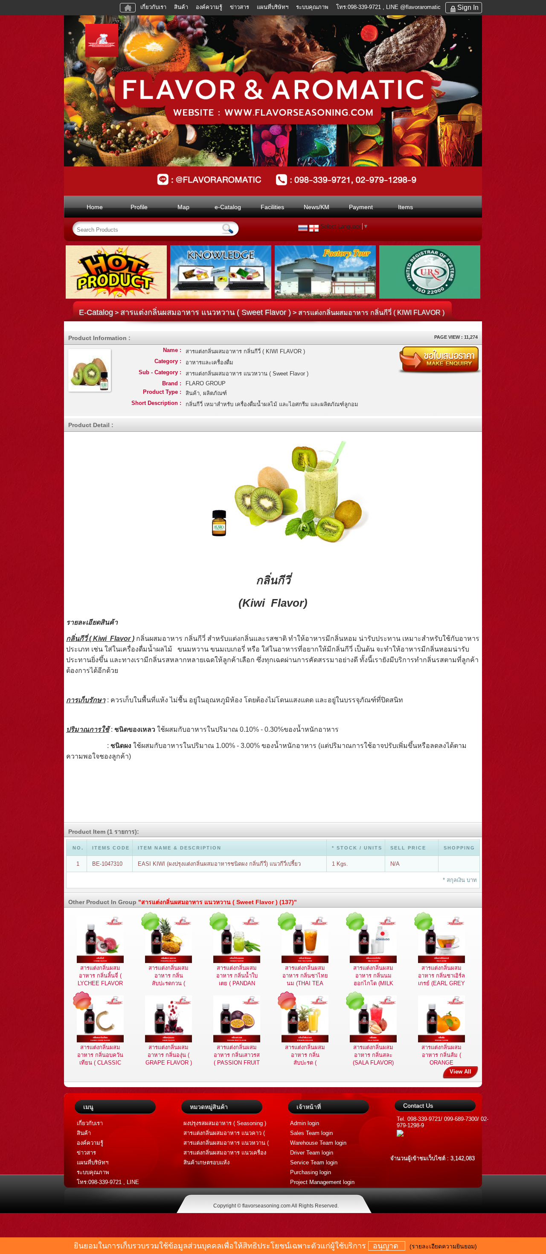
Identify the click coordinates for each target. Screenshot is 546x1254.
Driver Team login (311, 1152)
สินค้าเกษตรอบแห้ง (206, 1162)
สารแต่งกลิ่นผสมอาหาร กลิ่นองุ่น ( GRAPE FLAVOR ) (168, 1055)
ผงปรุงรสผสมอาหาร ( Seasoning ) (224, 1123)
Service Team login (313, 1162)
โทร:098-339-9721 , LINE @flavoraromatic (388, 7)
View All (460, 1071)
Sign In (468, 7)
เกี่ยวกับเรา (153, 7)
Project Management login (322, 1182)
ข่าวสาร (239, 7)
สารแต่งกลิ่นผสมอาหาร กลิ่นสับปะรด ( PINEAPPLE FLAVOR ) (305, 1062)
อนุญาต (387, 1246)
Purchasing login (310, 1172)
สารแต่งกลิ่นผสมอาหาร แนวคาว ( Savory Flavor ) (224, 1134)
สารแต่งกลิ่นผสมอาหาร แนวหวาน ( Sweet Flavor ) (205, 312)
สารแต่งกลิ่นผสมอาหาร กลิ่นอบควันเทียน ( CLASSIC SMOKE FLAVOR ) (100, 1062)
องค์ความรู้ (209, 7)
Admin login (304, 1123)
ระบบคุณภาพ (312, 7)
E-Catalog (96, 312)
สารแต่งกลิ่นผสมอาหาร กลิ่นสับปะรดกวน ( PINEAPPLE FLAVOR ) (168, 983)
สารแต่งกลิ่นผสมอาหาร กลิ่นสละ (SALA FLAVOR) (373, 1055)
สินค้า (181, 7)
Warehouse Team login (318, 1143)
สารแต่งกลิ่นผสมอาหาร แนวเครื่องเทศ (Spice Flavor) (224, 1153)
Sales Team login (311, 1133)
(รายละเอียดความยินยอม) (443, 1246)
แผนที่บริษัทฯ (273, 7)
